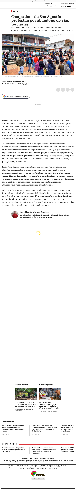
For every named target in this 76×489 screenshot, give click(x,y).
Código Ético (53, 468)
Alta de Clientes (62, 465)
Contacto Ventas (22, 465)
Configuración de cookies (26, 468)
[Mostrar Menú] (2, 5)
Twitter (63, 90)
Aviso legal (28, 467)
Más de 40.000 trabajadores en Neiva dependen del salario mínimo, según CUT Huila (49, 405)
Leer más (49, 217)
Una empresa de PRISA (38, 474)
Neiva (15, 11)
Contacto (11, 465)
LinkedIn (68, 90)
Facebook (58, 90)
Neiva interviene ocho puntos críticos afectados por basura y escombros (13, 449)
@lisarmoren (28, 82)
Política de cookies (62, 467)
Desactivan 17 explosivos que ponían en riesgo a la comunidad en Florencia (25, 404)
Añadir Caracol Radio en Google (17, 96)
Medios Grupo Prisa (38, 478)
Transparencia (41, 468)
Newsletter (34, 465)
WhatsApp (72, 90)
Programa (50, 6)
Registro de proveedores (15, 467)
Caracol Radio (9, 5)
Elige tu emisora (66, 6)
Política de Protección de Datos (44, 467)
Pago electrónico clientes (47, 465)
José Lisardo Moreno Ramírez (14, 81)
